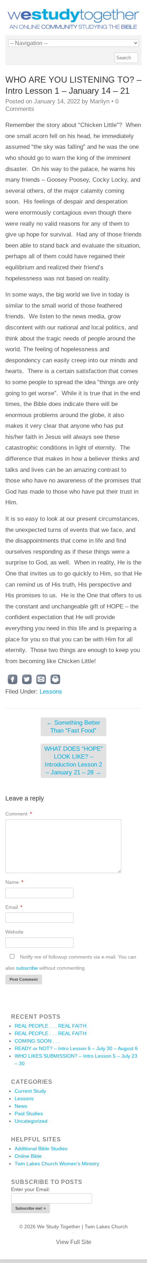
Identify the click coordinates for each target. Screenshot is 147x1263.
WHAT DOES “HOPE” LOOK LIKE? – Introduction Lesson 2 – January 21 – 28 (73, 760)
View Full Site (73, 1242)
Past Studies (29, 1113)
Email (13, 907)
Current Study (30, 1091)
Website (14, 932)
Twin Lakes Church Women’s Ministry (57, 1163)
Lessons (51, 691)
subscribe (27, 968)
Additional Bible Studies (41, 1148)
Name (14, 882)
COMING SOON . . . (37, 1041)
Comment (18, 814)
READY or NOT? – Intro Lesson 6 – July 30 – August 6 (76, 1048)
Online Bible (28, 1156)
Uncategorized (31, 1121)
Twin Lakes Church (106, 1226)
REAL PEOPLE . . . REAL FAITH (50, 1026)
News (21, 1106)
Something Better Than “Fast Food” (73, 726)
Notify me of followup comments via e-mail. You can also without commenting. (70, 962)
